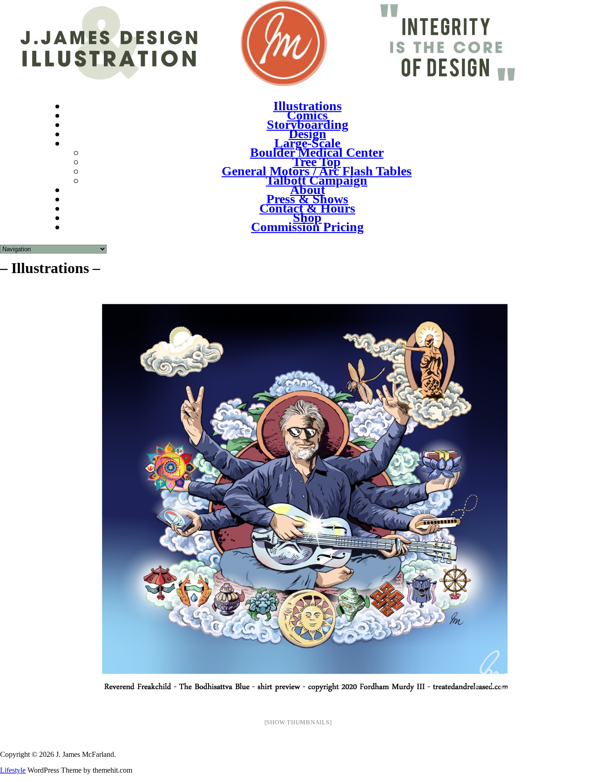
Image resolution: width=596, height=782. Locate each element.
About (307, 189)
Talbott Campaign (316, 180)
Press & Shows (307, 199)
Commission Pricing (307, 227)
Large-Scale (307, 143)
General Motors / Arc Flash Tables (317, 171)
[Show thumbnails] (298, 722)
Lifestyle (13, 770)
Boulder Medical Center (317, 152)
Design (307, 134)
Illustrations (307, 106)
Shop (307, 217)
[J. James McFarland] (268, 84)
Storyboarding (307, 124)
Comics (307, 115)
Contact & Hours (307, 208)
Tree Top (316, 161)
